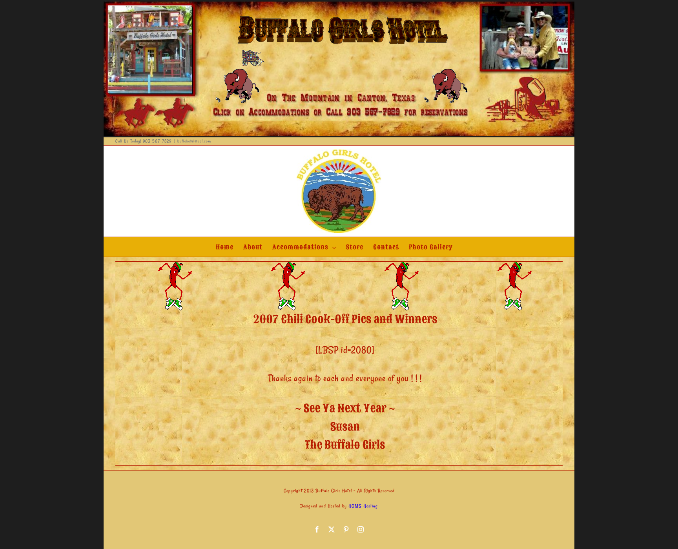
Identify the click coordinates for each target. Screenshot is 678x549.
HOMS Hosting (363, 506)
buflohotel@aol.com (194, 141)
